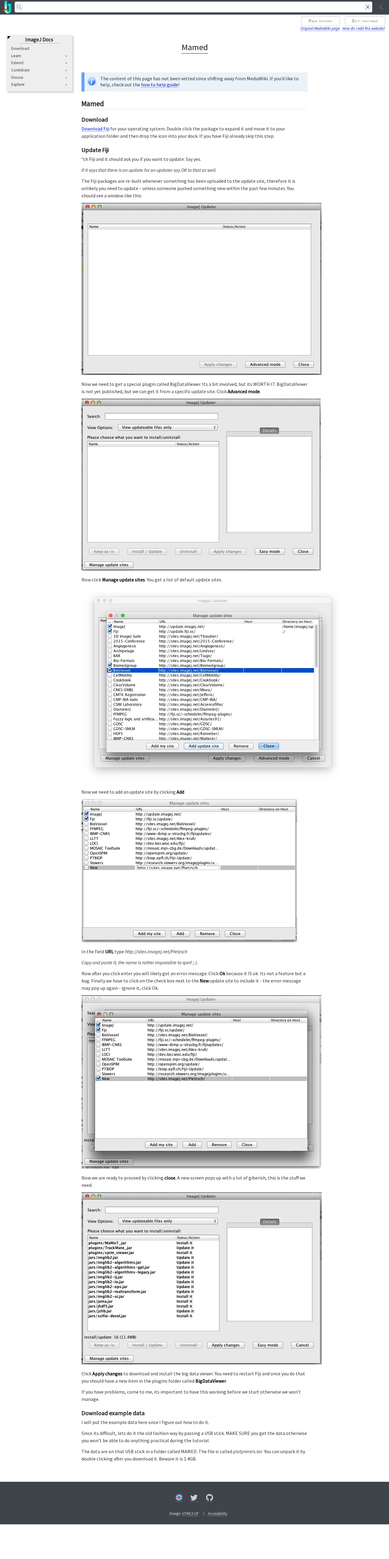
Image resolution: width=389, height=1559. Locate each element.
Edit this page (365, 21)
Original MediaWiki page (320, 28)
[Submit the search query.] (19, 7)
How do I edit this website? (364, 28)
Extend (17, 62)
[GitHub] (209, 1498)
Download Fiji (95, 129)
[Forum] (179, 1498)
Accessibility (217, 1513)
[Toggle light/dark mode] (381, 7)
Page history (321, 21)
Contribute (20, 70)
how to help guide (159, 84)
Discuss (17, 77)
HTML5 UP (190, 1513)
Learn (16, 56)
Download (20, 48)
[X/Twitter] (194, 1498)
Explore (18, 84)
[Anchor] (109, 103)
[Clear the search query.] (368, 7)
